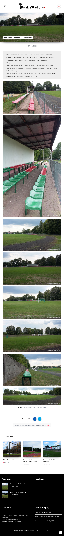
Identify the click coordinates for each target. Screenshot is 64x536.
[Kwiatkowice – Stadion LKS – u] (5, 486)
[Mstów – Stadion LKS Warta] (5, 494)
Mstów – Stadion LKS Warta (18, 492)
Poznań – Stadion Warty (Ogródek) (44, 521)
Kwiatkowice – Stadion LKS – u (18, 484)
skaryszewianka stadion (28, 407)
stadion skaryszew (41, 407)
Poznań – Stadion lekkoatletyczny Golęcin (47, 517)
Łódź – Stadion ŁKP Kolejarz (11, 459)
